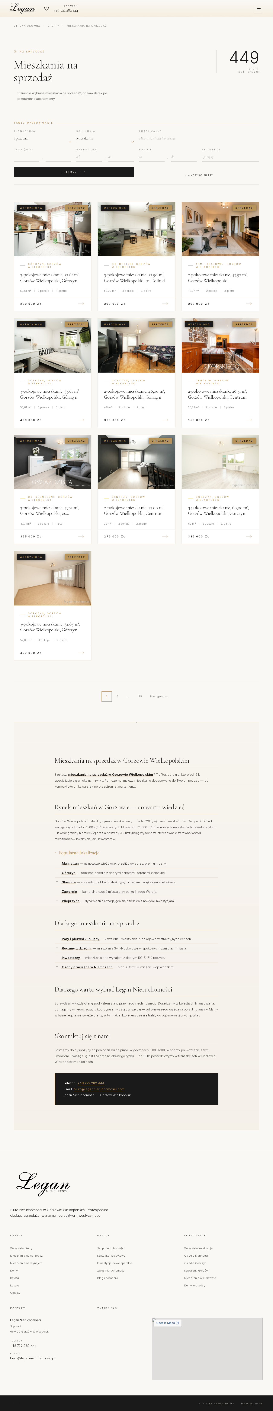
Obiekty (15, 1292)
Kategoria (85, 131)
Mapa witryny (252, 1403)
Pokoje (145, 149)
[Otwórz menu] (258, 8)
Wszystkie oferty (21, 1248)
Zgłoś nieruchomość (110, 1270)
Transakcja (24, 131)
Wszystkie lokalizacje (198, 1248)
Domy (14, 1270)
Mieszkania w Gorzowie (200, 1278)
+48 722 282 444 (90, 1083)
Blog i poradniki (107, 1278)
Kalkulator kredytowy (111, 1255)
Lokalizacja (150, 131)
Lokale (14, 1285)
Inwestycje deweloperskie (114, 1263)
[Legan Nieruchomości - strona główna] (61, 1184)
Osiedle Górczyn (195, 1263)
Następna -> (159, 696)
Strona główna (27, 25)
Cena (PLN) (23, 149)
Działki (14, 1278)
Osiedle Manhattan (196, 1255)
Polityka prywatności (216, 1403)
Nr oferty (211, 149)
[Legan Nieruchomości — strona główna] (23, 8)
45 (140, 696)
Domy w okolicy (194, 1285)
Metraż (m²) (87, 149)
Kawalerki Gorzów (196, 1270)
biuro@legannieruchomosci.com (99, 1089)
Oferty (53, 25)
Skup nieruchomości (111, 1248)
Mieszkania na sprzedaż (26, 1255)
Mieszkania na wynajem (26, 1263)
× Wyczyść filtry (199, 175)
